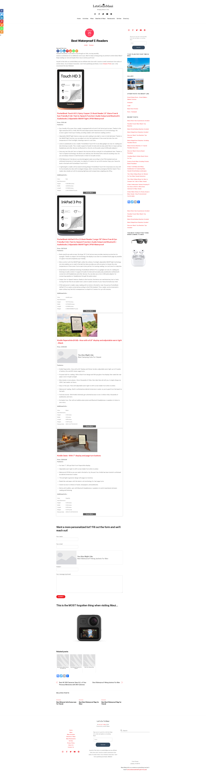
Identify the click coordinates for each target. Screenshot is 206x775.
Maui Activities (71, 734)
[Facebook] (57, 51)
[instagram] (95, 14)
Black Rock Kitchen (132, 108)
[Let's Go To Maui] (103, 6)
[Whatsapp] (73, 51)
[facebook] (99, 14)
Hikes (92, 18)
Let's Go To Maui (102, 724)
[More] (76, 51)
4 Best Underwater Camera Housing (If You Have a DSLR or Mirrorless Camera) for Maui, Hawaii (138, 186)
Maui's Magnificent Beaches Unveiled (137, 132)
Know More (89, 192)
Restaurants (111, 18)
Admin (86, 45)
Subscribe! (138, 47)
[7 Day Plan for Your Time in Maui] (138, 71)
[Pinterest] (67, 51)
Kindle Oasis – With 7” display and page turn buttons (79, 455)
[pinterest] (111, 14)
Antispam (130, 102)
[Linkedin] (64, 51)
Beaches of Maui (100, 18)
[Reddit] (70, 51)
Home (79, 18)
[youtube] (107, 14)
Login (128, 105)
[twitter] (103, 14)
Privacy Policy (71, 743)
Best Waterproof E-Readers (89, 41)
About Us (70, 745)
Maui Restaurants (71, 738)
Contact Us (71, 747)
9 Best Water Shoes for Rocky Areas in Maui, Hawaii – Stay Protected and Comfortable (138, 194)
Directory (126, 18)
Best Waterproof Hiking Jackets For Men (106, 682)
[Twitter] (61, 51)
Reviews (91, 45)
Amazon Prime (107, 64)
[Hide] (0, 35)
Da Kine (119, 18)
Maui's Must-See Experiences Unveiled (138, 120)
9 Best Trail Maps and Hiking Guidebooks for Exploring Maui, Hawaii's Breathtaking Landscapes (137, 169)
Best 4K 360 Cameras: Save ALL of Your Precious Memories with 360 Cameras (72, 683)
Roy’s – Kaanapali (132, 111)
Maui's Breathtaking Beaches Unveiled (138, 129)
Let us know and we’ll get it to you (136, 769)
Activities (85, 18)
